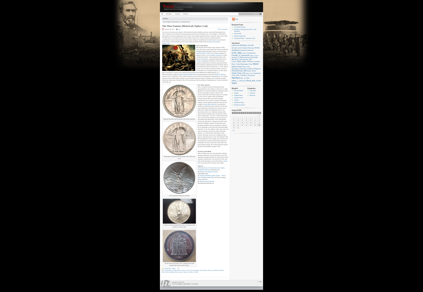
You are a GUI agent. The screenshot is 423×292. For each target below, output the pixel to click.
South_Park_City (239, 73)
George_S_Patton (238, 57)
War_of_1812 (245, 78)
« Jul (233, 130)
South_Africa (165, 272)
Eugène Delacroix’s (217, 55)
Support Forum (238, 98)
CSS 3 (196, 284)
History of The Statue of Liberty (208, 172)
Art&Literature (167, 268)
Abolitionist (235, 45)
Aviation (235, 50)
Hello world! (237, 33)
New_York (246, 66)
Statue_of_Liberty (188, 272)
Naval (255, 64)
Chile (163, 270)
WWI (259, 81)
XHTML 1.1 (189, 284)
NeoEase (179, 284)
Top (260, 281)
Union (234, 75)
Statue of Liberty (219, 74)
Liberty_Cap (210, 270)
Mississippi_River (246, 64)
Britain (244, 50)
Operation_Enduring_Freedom (242, 69)
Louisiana (256, 61)
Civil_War (237, 52)
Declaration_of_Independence (173, 270)
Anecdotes (169, 14)
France (183, 270)
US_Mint (195, 272)
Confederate (251, 53)
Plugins (236, 93)
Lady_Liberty (203, 270)
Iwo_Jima (239, 59)
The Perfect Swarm (239, 27)
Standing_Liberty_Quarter (176, 272)
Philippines (257, 69)
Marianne (205, 59)
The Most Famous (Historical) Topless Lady (185, 26)
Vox (179, 29)
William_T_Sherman (239, 81)
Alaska (245, 48)
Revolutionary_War (239, 71)
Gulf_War (254, 57)
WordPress (165, 283)
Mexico (222, 270)
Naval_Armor (237, 66)
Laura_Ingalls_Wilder (239, 61)
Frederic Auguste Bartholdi (186, 74)
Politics (174, 268)
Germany (248, 57)
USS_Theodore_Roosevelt (245, 75)
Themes (236, 100)
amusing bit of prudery (213, 42)
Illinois (234, 59)
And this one (166, 43)
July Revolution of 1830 (203, 53)
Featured (177, 14)
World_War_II (251, 81)
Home (162, 14)
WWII (234, 83)
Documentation (238, 90)
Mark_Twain (236, 64)
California (250, 50)
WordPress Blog (239, 102)
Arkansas (251, 48)
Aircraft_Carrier (237, 48)
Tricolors (198, 61)
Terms (251, 73)
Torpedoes (257, 73)
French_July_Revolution (192, 270)
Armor (257, 48)
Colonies (244, 53)
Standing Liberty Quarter (206, 181)
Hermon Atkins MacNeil (210, 104)
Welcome (185, 14)
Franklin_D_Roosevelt (240, 55)
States (247, 73)
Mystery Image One (240, 36)
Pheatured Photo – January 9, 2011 (244, 38)
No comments (224, 29)
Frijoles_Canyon (254, 55)
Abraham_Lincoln (246, 45)
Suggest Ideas (238, 95)
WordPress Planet (239, 105)
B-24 (240, 50)
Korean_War (247, 59)
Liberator (250, 61)
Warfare (236, 78)
